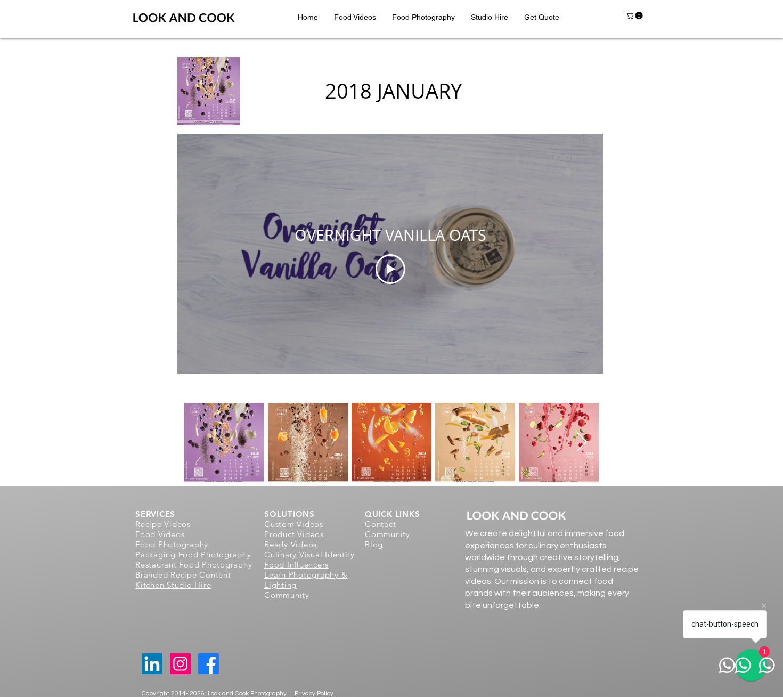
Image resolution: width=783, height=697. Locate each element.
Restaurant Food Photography (193, 565)
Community (387, 534)
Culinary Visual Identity (309, 554)
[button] (355, 17)
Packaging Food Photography (193, 554)
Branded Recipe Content (183, 575)
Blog (374, 544)
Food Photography (171, 544)
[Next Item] (582, 442)
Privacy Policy (314, 693)
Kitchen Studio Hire (173, 585)
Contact (380, 524)
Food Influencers (296, 565)
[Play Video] (390, 269)
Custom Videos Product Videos (294, 529)
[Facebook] (208, 663)
